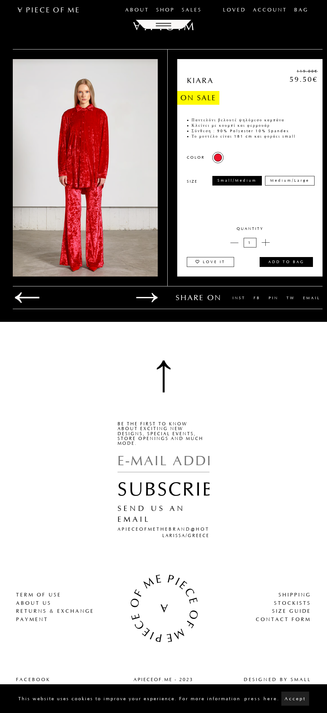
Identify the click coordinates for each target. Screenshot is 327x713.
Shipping (294, 595)
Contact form (283, 619)
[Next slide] (147, 297)
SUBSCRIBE (172, 488)
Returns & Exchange (55, 611)
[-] (234, 242)
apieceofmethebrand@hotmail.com (180, 529)
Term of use (38, 595)
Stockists (292, 603)
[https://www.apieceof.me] (163, 608)
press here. (262, 699)
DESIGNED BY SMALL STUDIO (277, 683)
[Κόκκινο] (218, 157)
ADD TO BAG (286, 262)
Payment (32, 619)
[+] (266, 242)
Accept (295, 699)
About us (33, 603)
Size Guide (291, 611)
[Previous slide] (27, 297)
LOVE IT (213, 262)
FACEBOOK (33, 679)
